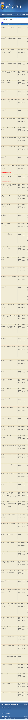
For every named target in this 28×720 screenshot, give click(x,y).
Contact (9, 718)
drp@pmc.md (7, 716)
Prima (4, 718)
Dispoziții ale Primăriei (7, 14)
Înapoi (2, 22)
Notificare (22, 14)
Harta (15, 718)
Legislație (16, 14)
